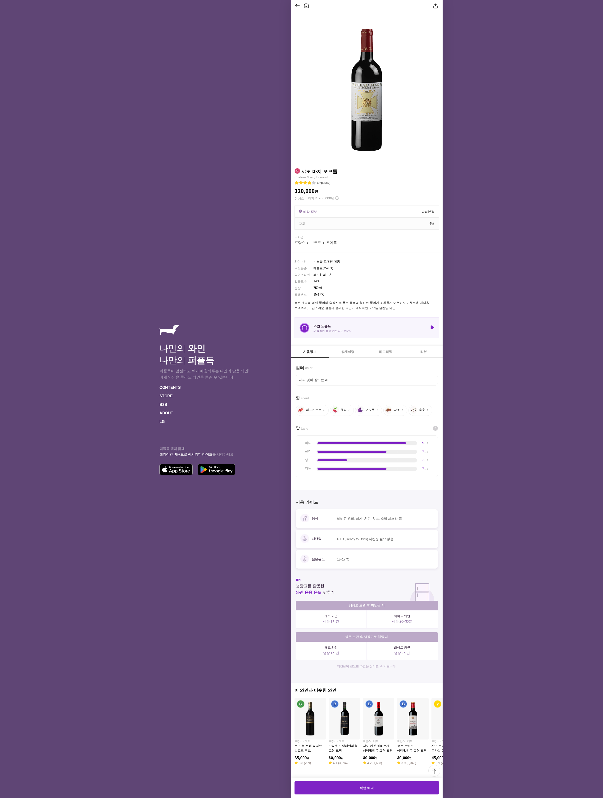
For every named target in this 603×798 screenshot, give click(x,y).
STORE (166, 396)
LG (162, 422)
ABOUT (166, 413)
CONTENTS (170, 388)
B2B (163, 405)
